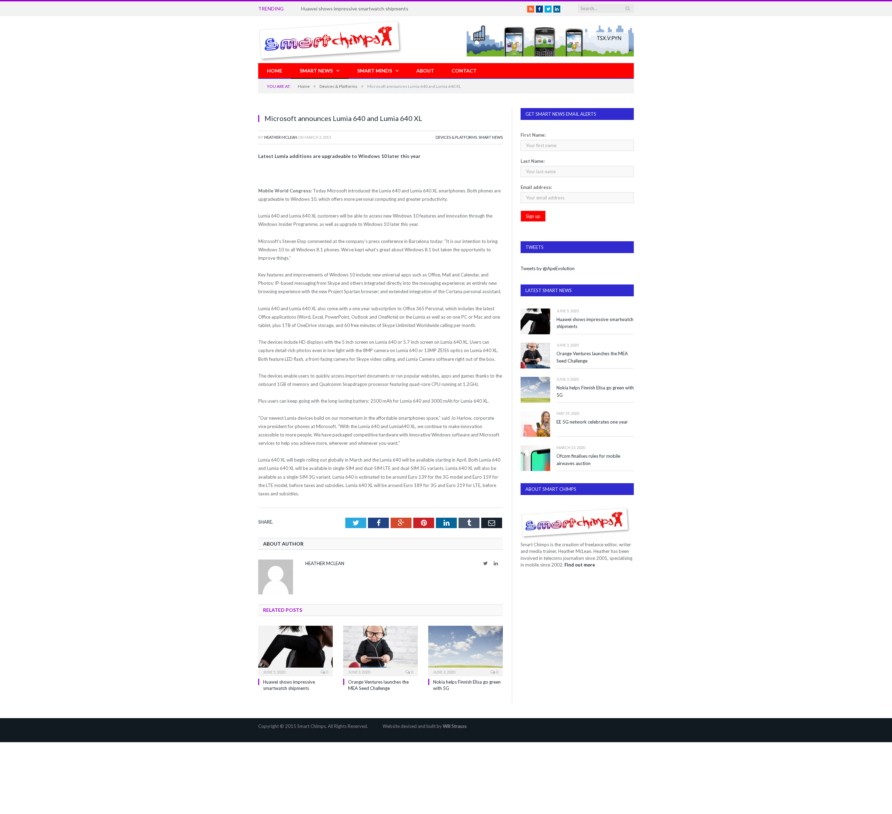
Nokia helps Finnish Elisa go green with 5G (595, 391)
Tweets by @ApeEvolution (548, 268)
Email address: (536, 187)
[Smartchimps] (330, 39)
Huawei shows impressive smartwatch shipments (594, 323)
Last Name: (533, 161)
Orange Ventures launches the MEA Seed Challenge (592, 357)
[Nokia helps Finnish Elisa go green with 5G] (465, 650)
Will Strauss (455, 726)
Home (274, 71)
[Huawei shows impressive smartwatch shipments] (295, 650)
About (425, 71)
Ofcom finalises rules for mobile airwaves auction (588, 459)
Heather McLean (280, 137)
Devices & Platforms (456, 137)
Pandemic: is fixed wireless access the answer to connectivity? (369, 9)
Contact (464, 71)
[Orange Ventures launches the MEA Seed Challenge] (380, 650)
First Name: (533, 135)
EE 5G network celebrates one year (592, 422)
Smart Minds (374, 71)
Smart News (316, 71)
